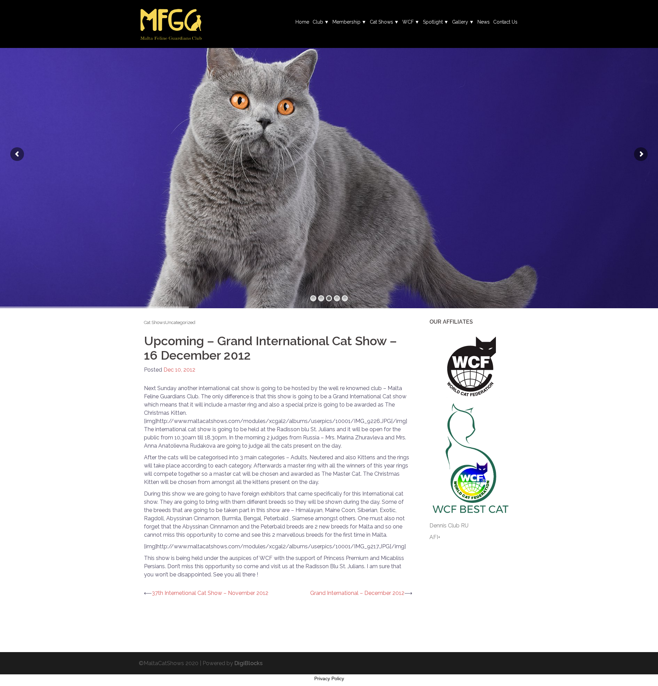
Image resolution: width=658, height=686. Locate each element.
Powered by (233, 663)
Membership (346, 22)
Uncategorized (180, 322)
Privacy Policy (329, 678)
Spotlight (433, 22)
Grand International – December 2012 (357, 593)
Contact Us (505, 22)
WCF (408, 22)
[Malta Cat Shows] (171, 23)
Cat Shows (381, 22)
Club (318, 22)
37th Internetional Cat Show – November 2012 (210, 593)
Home (302, 22)
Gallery (460, 22)
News (483, 22)
